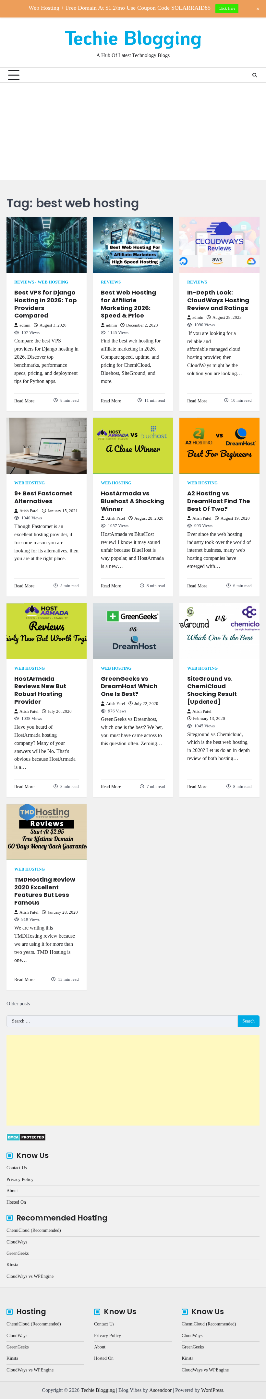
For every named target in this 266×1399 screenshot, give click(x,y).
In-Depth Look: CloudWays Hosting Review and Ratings (218, 300)
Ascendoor (160, 1390)
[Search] (255, 75)
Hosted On (16, 1202)
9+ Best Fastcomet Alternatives (43, 497)
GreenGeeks (17, 1253)
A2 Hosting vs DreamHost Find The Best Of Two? (218, 501)
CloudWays (16, 1242)
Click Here (227, 8)
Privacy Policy (19, 1179)
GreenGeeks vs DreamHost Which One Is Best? (129, 686)
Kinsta (12, 1264)
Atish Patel (29, 511)
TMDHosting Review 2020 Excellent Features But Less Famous (44, 891)
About (12, 1190)
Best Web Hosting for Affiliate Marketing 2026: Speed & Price (128, 303)
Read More (24, 401)
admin (24, 325)
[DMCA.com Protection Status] (26, 1139)
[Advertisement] (133, 131)
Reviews (24, 282)
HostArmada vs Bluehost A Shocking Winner (132, 501)
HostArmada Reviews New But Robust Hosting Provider (40, 690)
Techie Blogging (133, 37)
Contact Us (16, 1167)
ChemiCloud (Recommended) (33, 1230)
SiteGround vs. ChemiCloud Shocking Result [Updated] (212, 690)
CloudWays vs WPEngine (30, 1276)
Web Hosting (53, 282)
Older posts (18, 1003)
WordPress (212, 1390)
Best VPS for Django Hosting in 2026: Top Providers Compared (45, 303)
